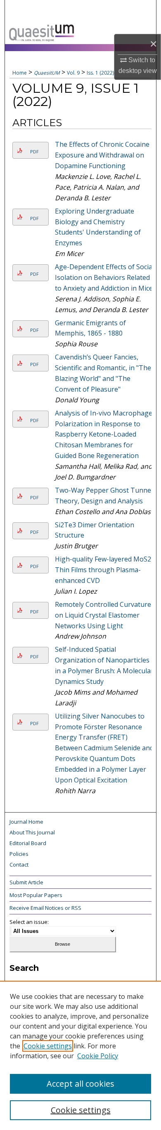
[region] (80, 1055)
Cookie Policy (97, 1055)
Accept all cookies (80, 1083)
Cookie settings (48, 1045)
